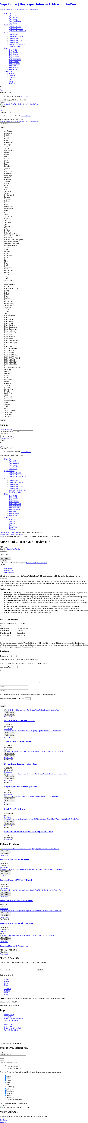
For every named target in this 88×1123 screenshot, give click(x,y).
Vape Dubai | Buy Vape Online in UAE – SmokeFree (38, 4)
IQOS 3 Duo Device (16, 36)
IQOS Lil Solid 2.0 (15, 40)
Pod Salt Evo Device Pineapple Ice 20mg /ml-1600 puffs (28, 831)
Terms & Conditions (11, 1020)
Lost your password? (7, 438)
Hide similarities (12, 1066)
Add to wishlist (5, 558)
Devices (40, 563)
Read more (8, 772)
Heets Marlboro (14, 62)
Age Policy (8, 1017)
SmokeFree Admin (13, 549)
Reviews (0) (8, 570)
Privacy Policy (9, 1015)
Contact (7, 981)
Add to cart (8, 729)
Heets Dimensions (15, 58)
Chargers (12, 75)
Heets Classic (13, 54)
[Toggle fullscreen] (3, 1058)
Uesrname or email (6, 431)
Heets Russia (13, 69)
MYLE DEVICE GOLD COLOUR (19, 720)
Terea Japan (13, 19)
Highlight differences (13, 1068)
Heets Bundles (13, 52)
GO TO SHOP (26, 96)
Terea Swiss (13, 23)
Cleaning (12, 77)
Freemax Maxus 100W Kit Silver (14, 859)
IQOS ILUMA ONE (16, 29)
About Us (7, 979)
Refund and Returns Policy (13, 1019)
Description (8, 568)
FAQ (6, 983)
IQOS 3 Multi (13, 34)
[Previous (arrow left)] (1, 1060)
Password (3, 434)
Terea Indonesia (14, 17)
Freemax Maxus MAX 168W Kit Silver (17, 880)
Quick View (8, 716)
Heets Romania (14, 67)
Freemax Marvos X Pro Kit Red (14, 946)
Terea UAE (12, 15)
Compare (3, 561)
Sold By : (3, 549)
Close (2, 91)
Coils (10, 79)
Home (2, 533)
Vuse (16, 533)
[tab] (46, 568)
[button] (44, 89)
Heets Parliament (14, 64)
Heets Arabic (13, 50)
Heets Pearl (12, 66)
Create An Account (6, 429)
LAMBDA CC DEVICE (17, 44)
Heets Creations (14, 56)
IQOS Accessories (15, 46)
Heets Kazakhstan (15, 60)
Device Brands (9, 533)
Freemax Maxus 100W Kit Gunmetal (16, 923)
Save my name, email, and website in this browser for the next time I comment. (29, 695)
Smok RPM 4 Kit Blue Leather (18, 741)
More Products (9, 572)
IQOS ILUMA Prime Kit (17, 31)
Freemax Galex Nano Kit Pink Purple (16, 901)
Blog (6, 985)
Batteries (11, 73)
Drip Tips (12, 83)
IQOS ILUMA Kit (15, 27)
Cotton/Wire (13, 81)
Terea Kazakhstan (15, 21)
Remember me (7, 436)
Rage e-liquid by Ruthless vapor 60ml (20, 786)
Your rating (4, 667)
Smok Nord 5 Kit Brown (15, 809)
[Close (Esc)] (1, 1058)
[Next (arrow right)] (3, 1060)
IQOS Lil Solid (14, 38)
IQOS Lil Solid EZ (15, 42)
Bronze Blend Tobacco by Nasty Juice (20, 764)
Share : (2, 565)
